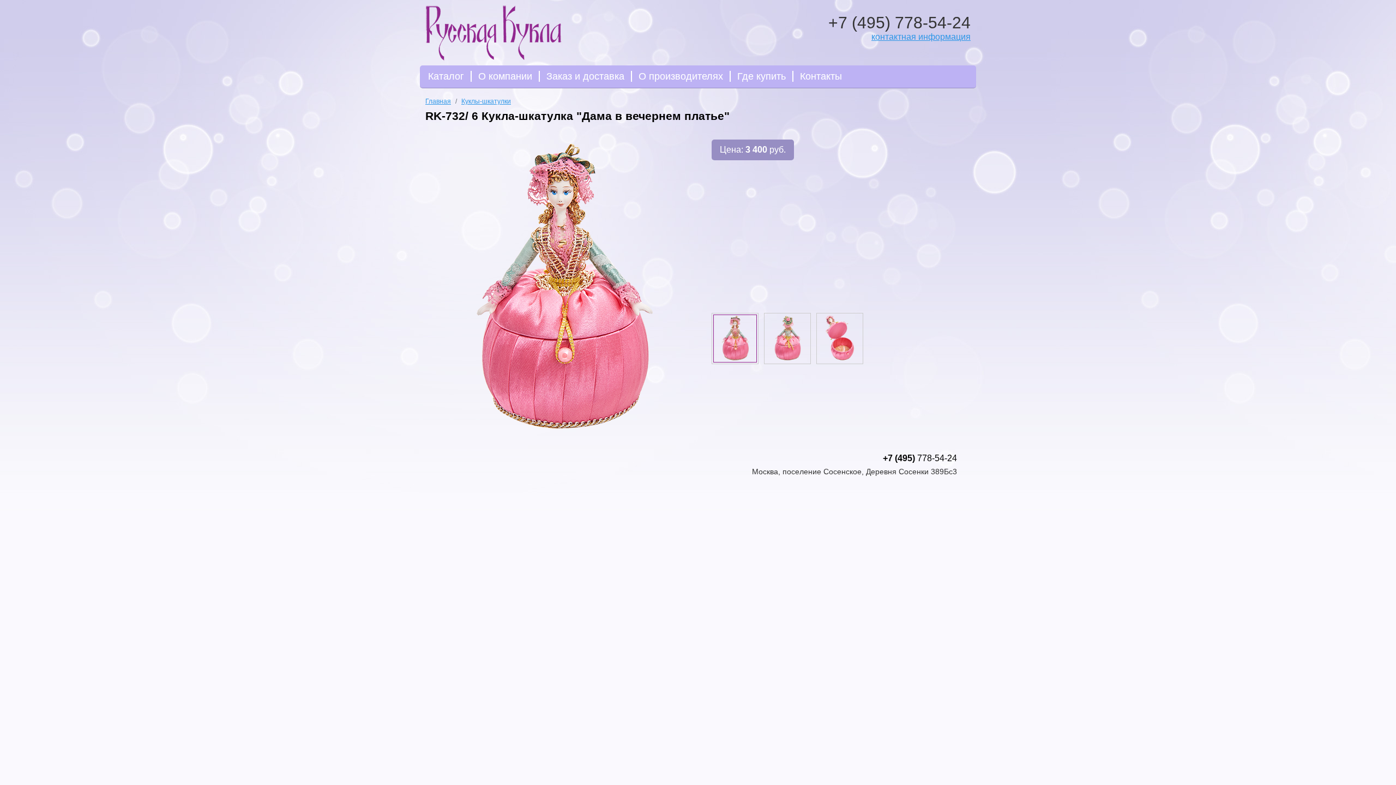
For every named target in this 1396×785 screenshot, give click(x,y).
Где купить (761, 76)
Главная (438, 101)
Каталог (446, 76)
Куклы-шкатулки (486, 101)
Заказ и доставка (585, 76)
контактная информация (921, 36)
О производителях (681, 76)
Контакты (821, 76)
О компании (505, 76)
